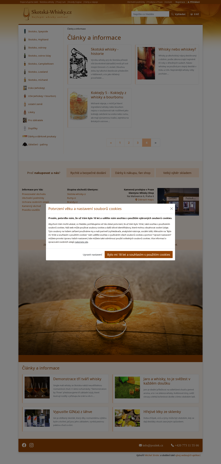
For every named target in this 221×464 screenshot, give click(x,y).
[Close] (171, 208)
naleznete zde (81, 241)
